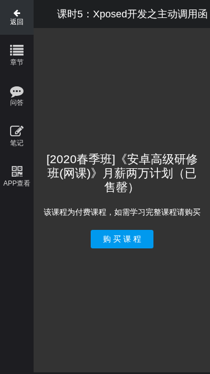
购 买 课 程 (122, 238)
